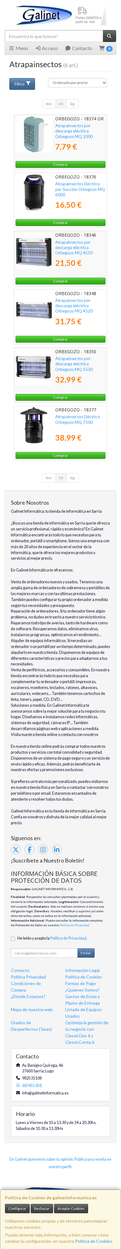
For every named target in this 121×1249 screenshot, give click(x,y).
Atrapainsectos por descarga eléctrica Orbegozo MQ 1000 (74, 131)
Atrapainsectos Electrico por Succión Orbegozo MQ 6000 (80, 189)
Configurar (17, 1208)
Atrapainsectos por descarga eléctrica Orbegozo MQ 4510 (74, 248)
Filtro (20, 83)
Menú (21, 48)
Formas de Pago (80, 983)
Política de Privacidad (74, 925)
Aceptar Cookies (71, 1208)
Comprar (60, 164)
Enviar (86, 953)
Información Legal (82, 970)
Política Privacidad (28, 976)
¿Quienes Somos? (82, 989)
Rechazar (42, 1208)
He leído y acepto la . (52, 938)
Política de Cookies (93, 1241)
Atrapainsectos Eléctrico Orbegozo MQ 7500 (77, 419)
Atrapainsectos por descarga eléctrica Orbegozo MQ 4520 (74, 306)
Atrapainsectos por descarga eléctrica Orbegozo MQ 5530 (74, 364)
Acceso (49, 48)
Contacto (81, 48)
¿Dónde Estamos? (28, 996)
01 (61, 103)
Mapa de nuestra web (32, 1009)
